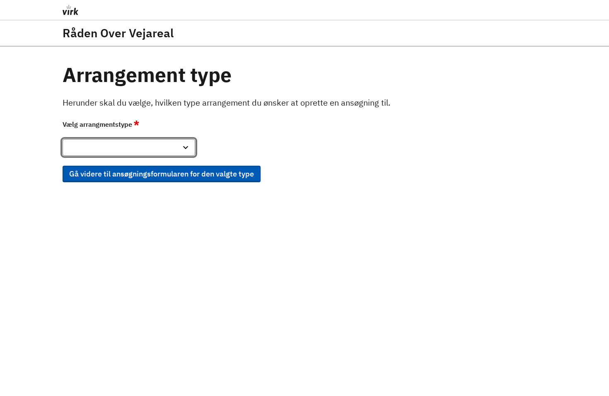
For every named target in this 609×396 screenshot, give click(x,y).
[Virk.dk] (135, 10)
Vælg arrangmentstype (101, 124)
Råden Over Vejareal (118, 33)
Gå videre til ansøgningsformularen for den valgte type (161, 174)
